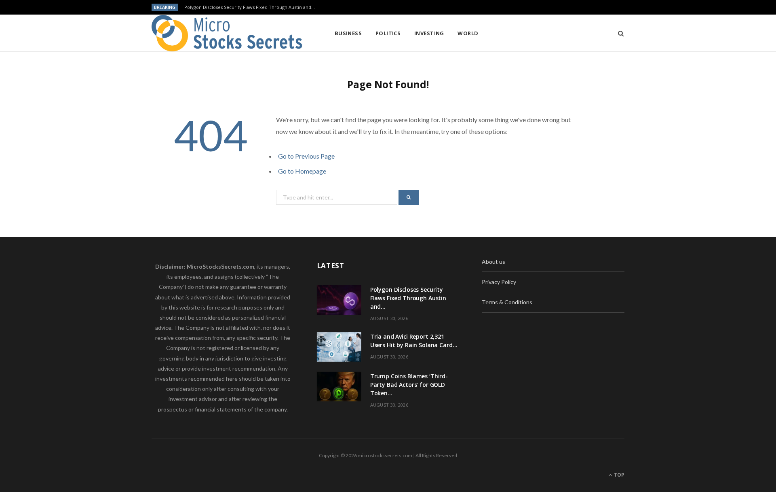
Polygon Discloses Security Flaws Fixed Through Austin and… (249, 7)
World (468, 33)
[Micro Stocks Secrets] (230, 33)
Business (348, 33)
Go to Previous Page (306, 156)
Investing (429, 33)
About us (493, 261)
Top (618, 474)
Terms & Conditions (507, 302)
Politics (388, 33)
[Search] (618, 33)
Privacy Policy (499, 281)
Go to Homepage (302, 171)
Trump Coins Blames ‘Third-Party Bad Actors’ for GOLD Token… (409, 384)
